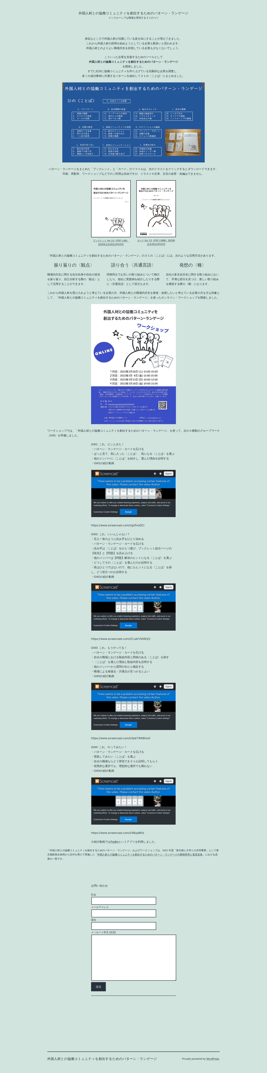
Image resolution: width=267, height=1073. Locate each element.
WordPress (212, 1058)
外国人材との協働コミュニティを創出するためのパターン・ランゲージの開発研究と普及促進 (149, 854)
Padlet (114, 841)
